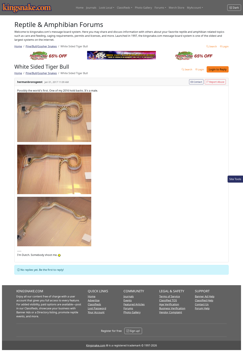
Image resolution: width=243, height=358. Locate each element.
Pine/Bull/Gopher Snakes (41, 46)
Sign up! (134, 331)
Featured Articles (134, 304)
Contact (197, 81)
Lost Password (97, 308)
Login (225, 46)
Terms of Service (169, 296)
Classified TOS (168, 300)
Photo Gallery (143, 7)
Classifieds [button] (123, 7)
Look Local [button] (105, 7)
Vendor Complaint (170, 312)
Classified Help (204, 300)
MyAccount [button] (194, 7)
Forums (128, 308)
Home (79, 7)
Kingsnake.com (95, 345)
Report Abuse (216, 81)
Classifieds (94, 304)
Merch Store (176, 7)
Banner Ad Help (204, 296)
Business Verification (172, 308)
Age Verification (169, 304)
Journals (91, 7)
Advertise (94, 300)
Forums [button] (159, 7)
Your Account (96, 312)
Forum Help (202, 308)
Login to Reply (217, 69)
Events (127, 300)
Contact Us (202, 304)
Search (213, 46)
